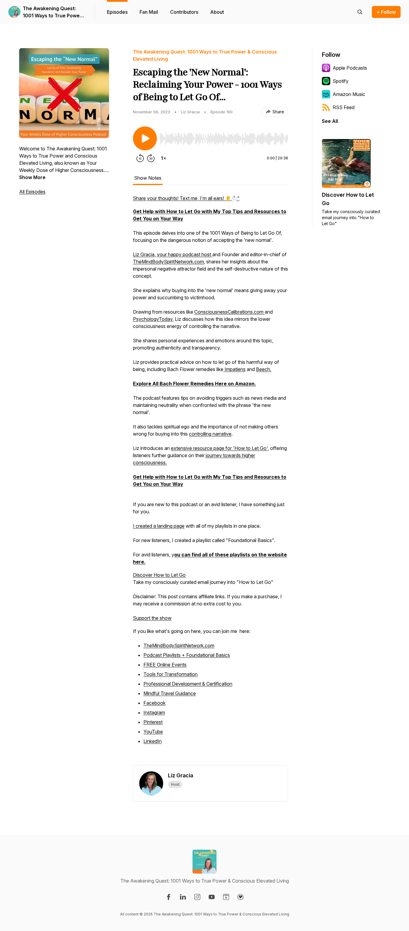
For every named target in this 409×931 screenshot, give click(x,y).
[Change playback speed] (163, 158)
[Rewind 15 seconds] (140, 158)
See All (330, 121)
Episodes (117, 12)
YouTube (153, 732)
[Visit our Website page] (226, 897)
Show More (32, 177)
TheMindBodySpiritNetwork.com (168, 262)
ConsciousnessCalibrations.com (229, 312)
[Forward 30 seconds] (151, 158)
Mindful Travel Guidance (169, 693)
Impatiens (234, 369)
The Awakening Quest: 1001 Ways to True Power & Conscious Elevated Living (52, 12)
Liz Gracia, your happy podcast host (172, 254)
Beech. (263, 369)
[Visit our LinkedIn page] (183, 897)
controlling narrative (210, 434)
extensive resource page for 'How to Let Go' (219, 448)
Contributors (184, 12)
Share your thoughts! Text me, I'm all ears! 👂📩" (186, 198)
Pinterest (153, 722)
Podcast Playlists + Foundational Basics (186, 655)
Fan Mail (149, 12)
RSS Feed (344, 107)
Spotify (341, 81)
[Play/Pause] (145, 138)
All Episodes (32, 192)
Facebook (154, 703)
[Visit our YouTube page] (212, 897)
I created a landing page (158, 526)
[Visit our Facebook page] (169, 897)
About (217, 12)
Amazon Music (349, 94)
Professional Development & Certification (187, 684)
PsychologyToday (152, 319)
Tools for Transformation (170, 674)
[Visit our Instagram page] (197, 897)
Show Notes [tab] (147, 178)
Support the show (152, 618)
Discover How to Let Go (159, 575)
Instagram (154, 712)
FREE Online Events (165, 665)
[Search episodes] (360, 12)
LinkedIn (152, 741)
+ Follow (386, 12)
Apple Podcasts (350, 68)
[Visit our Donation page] (240, 897)
